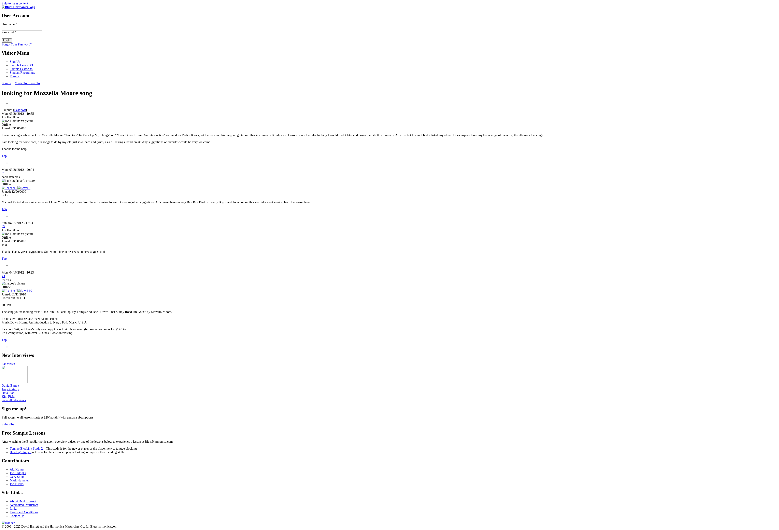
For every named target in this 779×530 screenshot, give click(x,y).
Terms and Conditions (24, 512)
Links (13, 508)
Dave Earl (8, 393)
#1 (3, 173)
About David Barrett (23, 501)
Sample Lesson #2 (21, 69)
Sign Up (15, 61)
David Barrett (10, 385)
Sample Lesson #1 (21, 65)
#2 (3, 226)
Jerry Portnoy (10, 389)
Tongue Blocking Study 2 (26, 448)
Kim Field (8, 396)
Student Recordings (22, 72)
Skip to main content (15, 3)
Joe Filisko (17, 484)
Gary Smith (17, 476)
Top (4, 156)
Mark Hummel (19, 480)
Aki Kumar (17, 469)
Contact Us (17, 516)
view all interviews (14, 400)
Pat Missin (8, 364)
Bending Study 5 (20, 452)
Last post (20, 110)
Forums (14, 76)
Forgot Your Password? (17, 44)
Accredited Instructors (24, 505)
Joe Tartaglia (18, 473)
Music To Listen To (27, 83)
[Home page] (18, 7)
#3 (3, 276)
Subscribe (8, 424)
